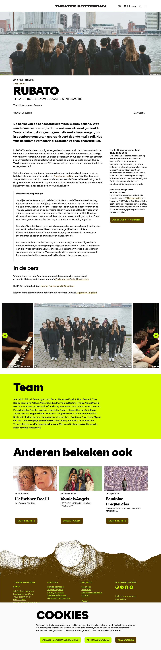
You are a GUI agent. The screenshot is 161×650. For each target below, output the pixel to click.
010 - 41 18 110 (19, 599)
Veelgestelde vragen (57, 595)
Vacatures (86, 589)
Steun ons (86, 587)
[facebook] (126, 587)
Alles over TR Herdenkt (127, 219)
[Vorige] (5, 335)
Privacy (84, 601)
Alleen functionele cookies (60, 640)
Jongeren (27, 113)
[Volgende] (156, 335)
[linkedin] (122, 587)
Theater (17, 113)
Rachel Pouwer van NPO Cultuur (57, 286)
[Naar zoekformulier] (140, 6)
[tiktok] (131, 587)
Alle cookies (126, 640)
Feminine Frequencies (117, 501)
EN (119, 6)
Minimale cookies (98, 640)
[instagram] (117, 587)
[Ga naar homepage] (80, 6)
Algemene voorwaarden (58, 598)
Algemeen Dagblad (86, 292)
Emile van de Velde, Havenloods (72, 279)
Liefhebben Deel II (32, 498)
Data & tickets (26, 520)
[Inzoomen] (35, 366)
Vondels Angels (75, 498)
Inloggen (131, 6)
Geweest (139, 113)
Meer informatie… (113, 630)
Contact (85, 595)
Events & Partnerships (91, 592)
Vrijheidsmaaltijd (133, 198)
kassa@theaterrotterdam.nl (26, 602)
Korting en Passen (55, 592)
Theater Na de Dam (64, 176)
